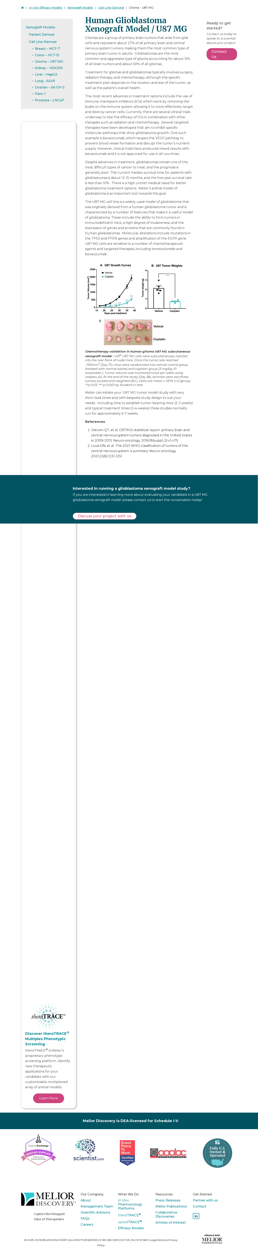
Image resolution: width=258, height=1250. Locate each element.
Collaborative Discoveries (166, 1214)
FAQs (85, 1218)
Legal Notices (158, 1240)
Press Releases (167, 1200)
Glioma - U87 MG (141, 7)
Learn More (48, 1098)
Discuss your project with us (104, 516)
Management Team (97, 1206)
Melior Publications (171, 1206)
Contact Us (219, 54)
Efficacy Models (131, 1228)
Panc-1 (40, 94)
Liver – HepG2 (46, 74)
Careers (87, 1224)
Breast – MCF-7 (47, 49)
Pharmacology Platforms (130, 1204)
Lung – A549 (45, 81)
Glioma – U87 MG (49, 61)
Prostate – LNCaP (49, 100)
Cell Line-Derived (111, 7)
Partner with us (205, 1200)
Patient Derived (41, 34)
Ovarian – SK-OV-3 (49, 87)
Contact (199, 1206)
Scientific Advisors (95, 1212)
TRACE (129, 1215)
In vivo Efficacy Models (45, 7)
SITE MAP (142, 1240)
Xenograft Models (80, 7)
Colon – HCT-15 (47, 55)
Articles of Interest (170, 1222)
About (86, 1200)
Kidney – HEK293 (49, 68)
